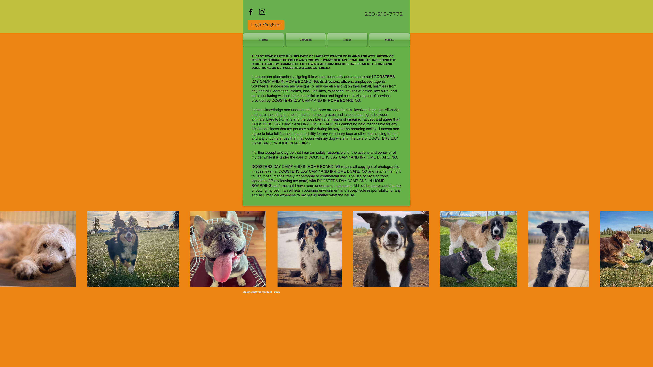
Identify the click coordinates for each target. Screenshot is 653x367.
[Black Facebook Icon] (250, 11)
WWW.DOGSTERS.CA (314, 68)
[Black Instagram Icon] (262, 11)
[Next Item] (647, 249)
